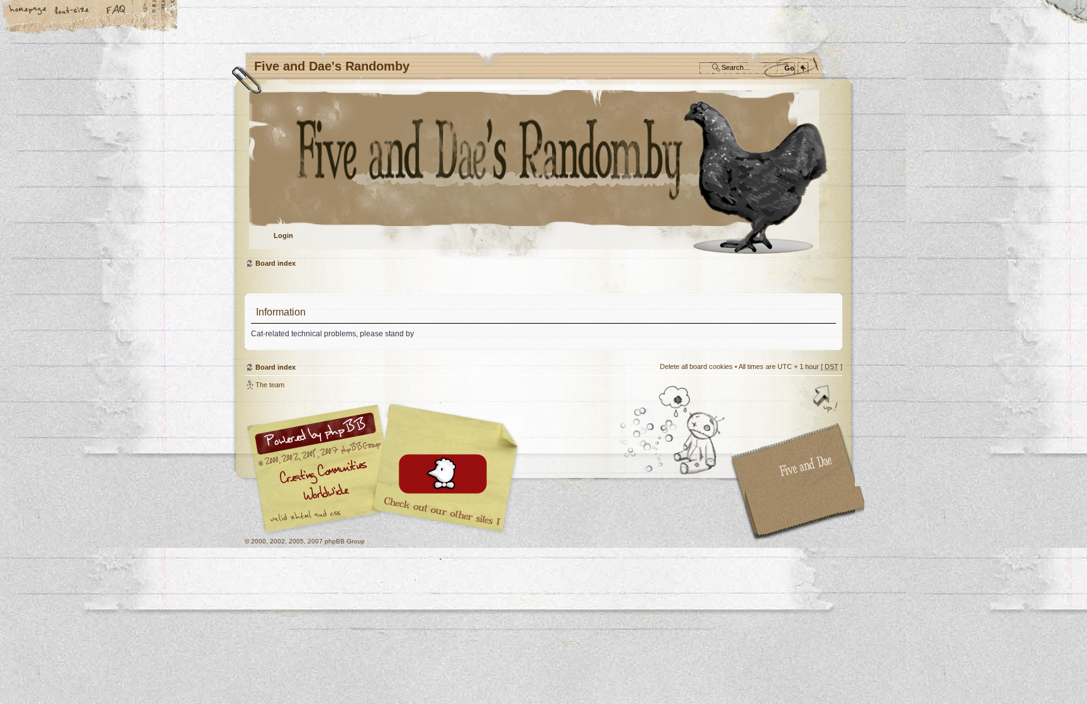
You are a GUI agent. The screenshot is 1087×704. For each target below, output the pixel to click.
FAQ (116, 10)
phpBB (386, 468)
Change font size (72, 10)
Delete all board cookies (696, 366)
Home (28, 10)
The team (269, 385)
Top (826, 400)
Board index (542, 173)
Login (283, 235)
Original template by (804, 512)
